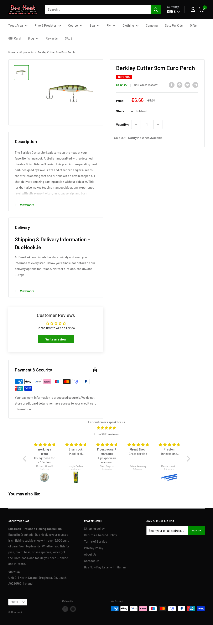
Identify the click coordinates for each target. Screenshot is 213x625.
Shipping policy (94, 528)
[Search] (156, 9)
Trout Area (15, 25)
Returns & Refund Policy (100, 535)
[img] (106, 428)
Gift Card (14, 38)
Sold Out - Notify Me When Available (138, 138)
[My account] (193, 9)
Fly (109, 25)
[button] (25, 458)
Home (11, 52)
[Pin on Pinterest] (179, 85)
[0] (201, 9)
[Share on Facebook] (172, 85)
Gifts (193, 25)
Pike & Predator (45, 25)
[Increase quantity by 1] (158, 124)
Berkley (122, 85)
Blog (31, 38)
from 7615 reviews (106, 434)
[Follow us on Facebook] (65, 609)
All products (26, 52)
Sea (92, 25)
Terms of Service (95, 541)
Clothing (128, 25)
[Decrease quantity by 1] (135, 124)
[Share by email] (195, 85)
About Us (90, 554)
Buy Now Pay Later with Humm (105, 567)
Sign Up (196, 530)
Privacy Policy (93, 548)
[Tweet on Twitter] (187, 85)
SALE (68, 38)
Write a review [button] (56, 339)
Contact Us (91, 561)
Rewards (52, 38)
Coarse (73, 25)
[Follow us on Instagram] (73, 609)
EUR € (14, 602)
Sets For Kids (174, 25)
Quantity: (122, 124)
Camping (152, 25)
